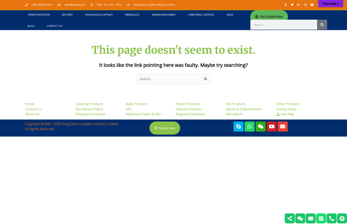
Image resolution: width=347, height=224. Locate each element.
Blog (31, 26)
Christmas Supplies (201, 14)
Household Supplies (99, 14)
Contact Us (54, 26)
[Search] (322, 25)
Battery (67, 14)
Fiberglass (132, 14)
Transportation (39, 14)
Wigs (230, 14)
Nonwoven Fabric (164, 14)
